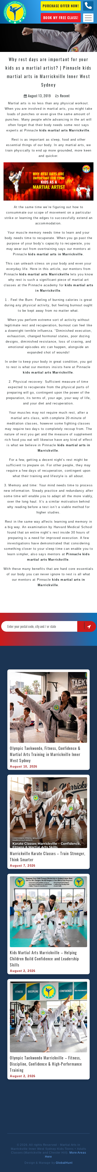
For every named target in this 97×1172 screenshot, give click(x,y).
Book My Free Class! (60, 17)
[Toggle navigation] (88, 17)
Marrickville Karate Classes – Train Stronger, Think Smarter (48, 856)
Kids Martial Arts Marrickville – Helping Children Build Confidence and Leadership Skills (45, 959)
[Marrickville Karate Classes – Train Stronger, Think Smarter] (48, 812)
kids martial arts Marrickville (64, 130)
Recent (65, 95)
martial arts (20, 418)
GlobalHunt (64, 1162)
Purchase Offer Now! (61, 5)
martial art (80, 279)
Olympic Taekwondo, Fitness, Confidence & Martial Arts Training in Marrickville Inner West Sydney (46, 754)
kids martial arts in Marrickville (55, 254)
